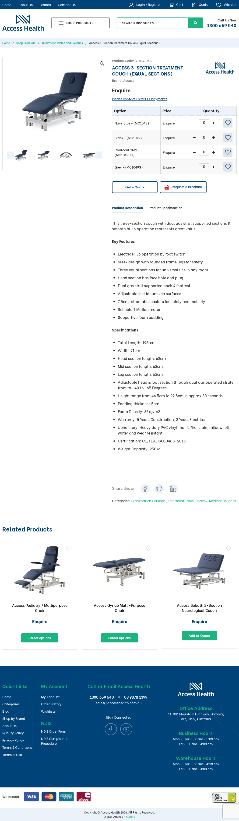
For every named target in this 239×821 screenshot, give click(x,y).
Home (6, 4)
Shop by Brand (13, 718)
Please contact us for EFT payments (139, 98)
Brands (45, 4)
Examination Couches (148, 500)
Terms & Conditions (17, 747)
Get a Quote (134, 187)
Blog (5, 711)
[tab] (127, 207)
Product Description (127, 207)
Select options (39, 637)
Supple (130, 816)
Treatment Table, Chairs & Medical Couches (202, 500)
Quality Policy (13, 732)
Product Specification (165, 207)
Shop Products (80, 23)
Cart (179, 4)
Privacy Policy (13, 740)
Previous (10, 155)
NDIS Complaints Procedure (54, 741)
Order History (51, 703)
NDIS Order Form (53, 731)
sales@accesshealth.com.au (118, 702)
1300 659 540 (222, 25)
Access (128, 80)
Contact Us (67, 4)
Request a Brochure (186, 186)
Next (98, 155)
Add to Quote (199, 636)
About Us (25, 4)
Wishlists (48, 711)
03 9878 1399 (135, 697)
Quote (203, 4)
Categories (11, 703)
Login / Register (148, 4)
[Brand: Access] (220, 67)
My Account (50, 696)
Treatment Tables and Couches (62, 42)
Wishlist (229, 4)
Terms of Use (12, 754)
